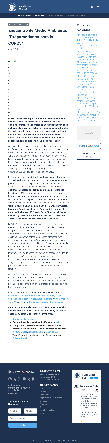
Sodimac (24, 295)
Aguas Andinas (44, 299)
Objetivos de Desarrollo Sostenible (51, 398)
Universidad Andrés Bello (41, 295)
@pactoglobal (85, 399)
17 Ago (82, 390)
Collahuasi (13, 295)
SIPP (41, 407)
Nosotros (43, 392)
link (58, 322)
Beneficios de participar (88, 155)
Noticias (28, 16)
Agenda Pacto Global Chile (49, 410)
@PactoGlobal (19, 332)
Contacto (43, 413)
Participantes (44, 395)
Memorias (43, 404)
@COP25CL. (52, 332)
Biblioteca (43, 401)
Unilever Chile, (29, 299)
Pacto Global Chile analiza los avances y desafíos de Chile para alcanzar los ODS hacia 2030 (87, 103)
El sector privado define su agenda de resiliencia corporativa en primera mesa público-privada (88, 116)
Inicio (20, 16)
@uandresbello (35, 332)
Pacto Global (39, 16)
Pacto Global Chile (89, 386)
